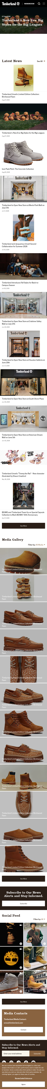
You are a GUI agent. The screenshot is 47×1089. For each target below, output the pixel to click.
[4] (29, 53)
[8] (41, 53)
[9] (45, 53)
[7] (38, 53)
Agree (23, 1084)
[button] (12, 73)
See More (23, 526)
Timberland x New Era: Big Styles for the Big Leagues (23, 132)
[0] (16, 53)
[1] (19, 53)
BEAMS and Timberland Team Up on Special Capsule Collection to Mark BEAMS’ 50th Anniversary (23, 513)
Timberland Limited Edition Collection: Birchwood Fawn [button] (22, 570)
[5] (32, 53)
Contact (23, 1030)
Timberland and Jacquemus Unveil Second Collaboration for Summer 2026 (19, 245)
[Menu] (44, 3)
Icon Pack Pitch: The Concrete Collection (17, 22)
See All (40, 61)
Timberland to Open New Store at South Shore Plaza (23, 398)
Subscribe (23, 903)
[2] (23, 53)
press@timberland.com (13, 1022)
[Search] (39, 3)
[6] (35, 53)
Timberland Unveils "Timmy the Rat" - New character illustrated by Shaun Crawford (23, 474)
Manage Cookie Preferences (23, 1078)
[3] (26, 53)
